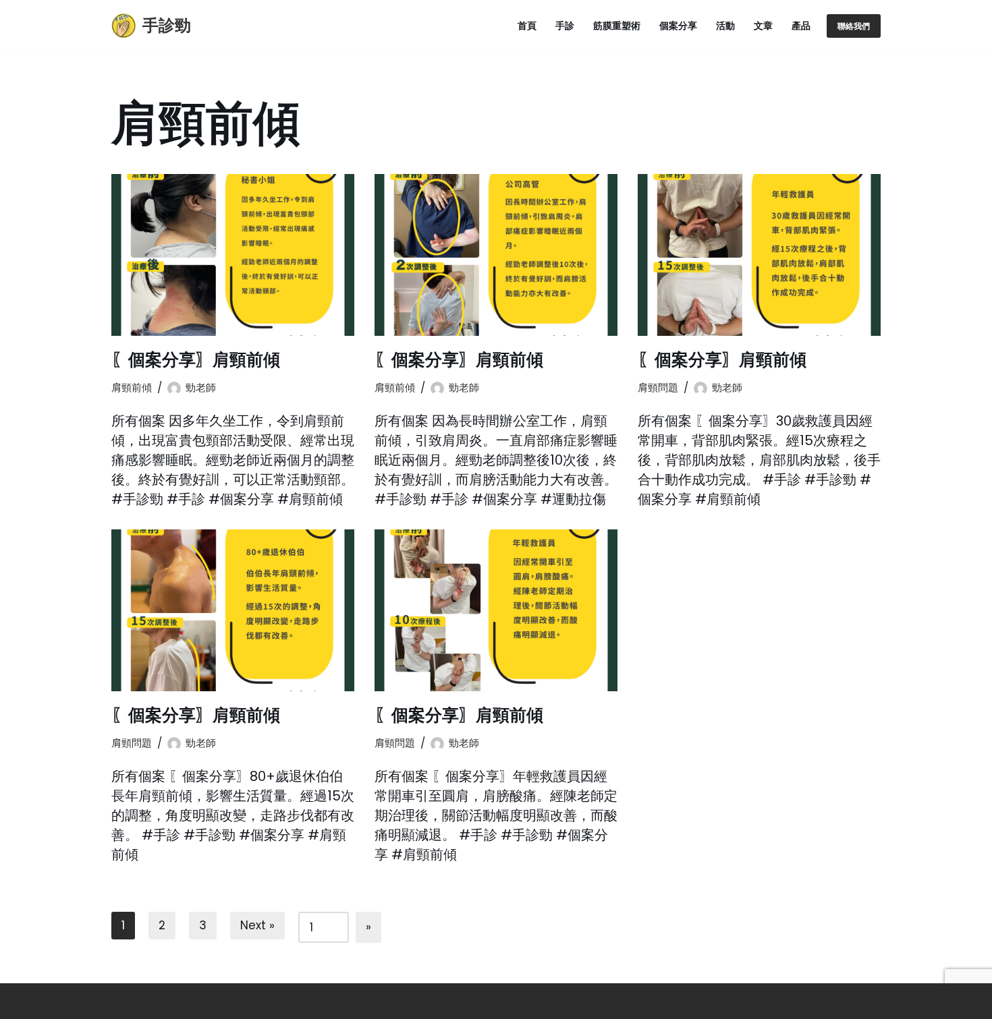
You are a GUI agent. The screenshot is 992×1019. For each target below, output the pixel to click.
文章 (763, 26)
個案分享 (678, 26)
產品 (801, 26)
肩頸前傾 (131, 387)
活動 (725, 26)
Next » (257, 925)
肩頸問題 (658, 387)
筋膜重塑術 (616, 26)
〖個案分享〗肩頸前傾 (195, 360)
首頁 (527, 26)
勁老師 (201, 387)
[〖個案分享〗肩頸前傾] (232, 255)
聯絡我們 (853, 26)
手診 (564, 26)
